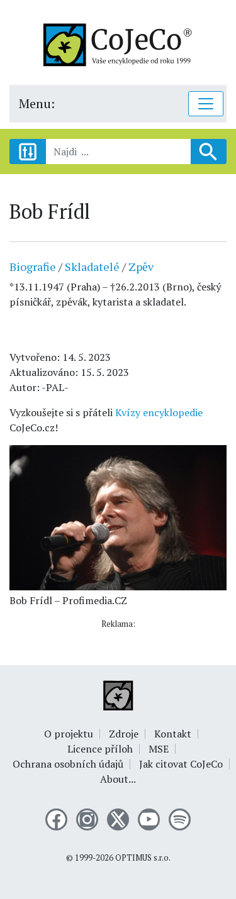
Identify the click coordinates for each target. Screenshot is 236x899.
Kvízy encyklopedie (159, 412)
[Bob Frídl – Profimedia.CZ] (118, 516)
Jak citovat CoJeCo (181, 764)
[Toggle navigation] (205, 103)
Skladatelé (92, 266)
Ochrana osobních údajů (68, 764)
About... (118, 779)
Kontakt (172, 734)
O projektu (68, 734)
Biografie (32, 266)
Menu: (37, 103)
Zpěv (141, 266)
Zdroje (123, 734)
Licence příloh (100, 749)
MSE (159, 749)
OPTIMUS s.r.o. (143, 857)
